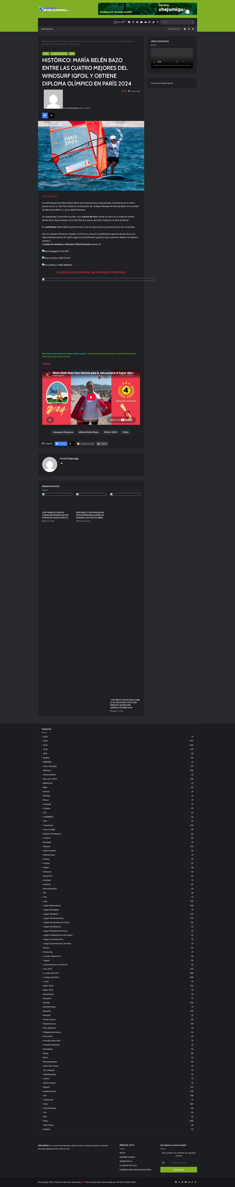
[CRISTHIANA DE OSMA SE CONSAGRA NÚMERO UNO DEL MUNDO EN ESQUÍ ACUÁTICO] (57, 501)
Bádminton (47, 783)
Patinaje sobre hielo (51, 1041)
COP (45, 821)
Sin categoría (49, 1070)
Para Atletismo (49, 1028)
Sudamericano (49, 1091)
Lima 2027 (47, 969)
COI (44, 813)
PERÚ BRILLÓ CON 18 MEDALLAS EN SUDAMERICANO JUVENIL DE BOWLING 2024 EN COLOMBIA (90, 515)
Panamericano (49, 1024)
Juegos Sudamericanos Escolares (57, 935)
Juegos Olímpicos (59, 54)
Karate (46, 948)
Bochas (46, 791)
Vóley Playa (48, 1125)
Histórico (47, 884)
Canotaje (47, 804)
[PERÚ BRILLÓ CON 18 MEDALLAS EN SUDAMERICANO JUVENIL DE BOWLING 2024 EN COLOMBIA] (91, 501)
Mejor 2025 (48, 990)
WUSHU (46, 1129)
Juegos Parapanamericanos (55, 931)
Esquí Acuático (49, 851)
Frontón (46, 863)
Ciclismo (46, 808)
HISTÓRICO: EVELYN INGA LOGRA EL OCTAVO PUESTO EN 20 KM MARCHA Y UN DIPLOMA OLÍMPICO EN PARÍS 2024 (125, 704)
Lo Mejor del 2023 (51, 977)
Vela (56, 41)
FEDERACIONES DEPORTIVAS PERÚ (135, 1170)
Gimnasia (47, 872)
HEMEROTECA (126, 1161)
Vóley (45, 1121)
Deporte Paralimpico (52, 834)
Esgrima (46, 846)
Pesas (45, 1053)
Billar (45, 787)
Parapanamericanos (52, 1032)
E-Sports (47, 838)
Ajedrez (46, 758)
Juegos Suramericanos (53, 939)
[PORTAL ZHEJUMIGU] (54, 9)
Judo (45, 901)
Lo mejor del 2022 (51, 973)
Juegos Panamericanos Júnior (56, 922)
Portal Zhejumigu (70, 108)
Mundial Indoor (49, 1007)
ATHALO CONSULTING (126, 1182)
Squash (46, 1087)
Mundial (46, 1003)
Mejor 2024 (48, 986)
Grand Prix (47, 876)
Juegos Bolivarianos (52, 905)
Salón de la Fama (50, 1066)
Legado (46, 960)
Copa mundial (49, 829)
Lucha (46, 981)
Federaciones (49, 855)
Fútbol (46, 867)
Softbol (46, 1079)
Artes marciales (50, 766)
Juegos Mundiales (51, 910)
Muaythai (47, 998)
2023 (45, 737)
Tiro (45, 1112)
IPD (44, 893)
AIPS (45, 753)
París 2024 (111, 432)
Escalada (47, 842)
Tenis (45, 1104)
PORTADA (48, 41)
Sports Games (49, 1083)
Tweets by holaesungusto (162, 83)
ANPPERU (47, 762)
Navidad (46, 1015)
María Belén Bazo (89, 432)
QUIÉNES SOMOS (127, 1157)
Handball (47, 880)
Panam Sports (49, 1019)
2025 (45, 745)
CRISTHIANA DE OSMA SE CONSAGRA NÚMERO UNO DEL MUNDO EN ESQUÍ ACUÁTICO (55, 515)
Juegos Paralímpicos (52, 927)
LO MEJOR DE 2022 (128, 1165)
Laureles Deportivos (52, 956)
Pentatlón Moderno (51, 1045)
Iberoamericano (50, 889)
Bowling (46, 796)
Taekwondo (48, 1100)
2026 (45, 749)
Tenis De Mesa (49, 1108)
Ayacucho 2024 (50, 779)
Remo (45, 1057)
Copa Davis (48, 825)
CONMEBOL (48, 817)
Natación (47, 1011)
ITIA (45, 897)
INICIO (122, 1153)
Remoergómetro (50, 1062)
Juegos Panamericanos (53, 918)
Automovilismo (49, 775)
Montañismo (48, 994)
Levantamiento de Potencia (55, 965)
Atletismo (47, 770)
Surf (45, 1095)
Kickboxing (47, 952)
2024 (46, 54)
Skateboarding (49, 1074)
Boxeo (46, 800)
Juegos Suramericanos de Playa (57, 943)
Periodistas (48, 1049)
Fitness (46, 859)
